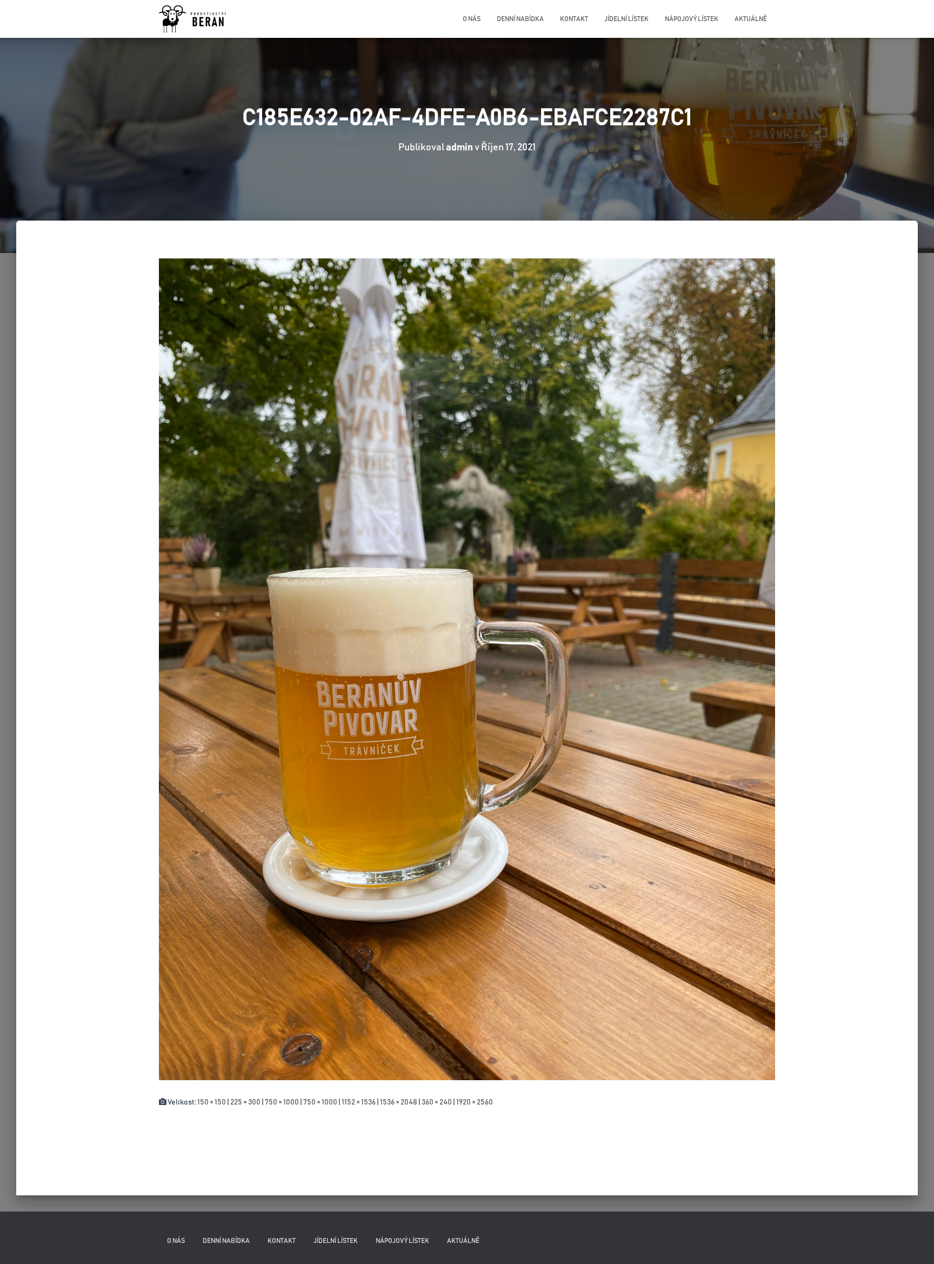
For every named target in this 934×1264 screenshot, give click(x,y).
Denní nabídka (520, 19)
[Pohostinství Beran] (193, 18)
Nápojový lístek (691, 19)
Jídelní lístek (626, 19)
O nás (472, 19)
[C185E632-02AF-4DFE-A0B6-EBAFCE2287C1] (467, 669)
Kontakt (574, 19)
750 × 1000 (282, 1102)
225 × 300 (245, 1102)
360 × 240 (437, 1102)
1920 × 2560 (474, 1102)
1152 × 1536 (359, 1102)
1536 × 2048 (398, 1102)
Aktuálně (751, 19)
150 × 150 (211, 1102)
